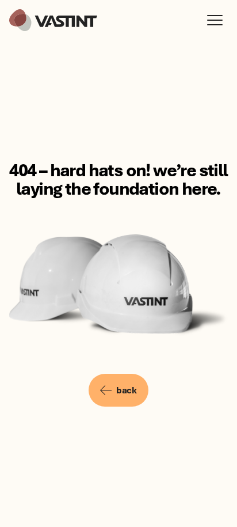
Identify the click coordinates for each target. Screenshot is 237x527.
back (126, 390)
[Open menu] (217, 20)
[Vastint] (53, 20)
